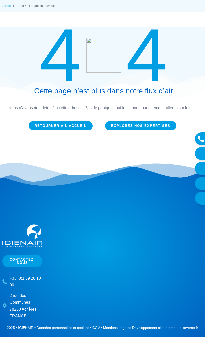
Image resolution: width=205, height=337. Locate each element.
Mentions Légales (117, 328)
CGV (96, 328)
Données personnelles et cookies (63, 328)
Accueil (7, 6)
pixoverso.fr (189, 328)
